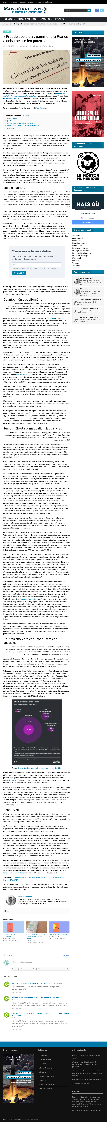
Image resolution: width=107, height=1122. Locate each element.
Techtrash (75, 263)
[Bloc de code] (33, 969)
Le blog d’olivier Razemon (81, 253)
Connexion (66, 955)
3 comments (23, 46)
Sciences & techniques (47, 1084)
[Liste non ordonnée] (27, 969)
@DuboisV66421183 (12, 98)
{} (39, 968)
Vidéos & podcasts (27, 19)
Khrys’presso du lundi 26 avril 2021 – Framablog (31, 983)
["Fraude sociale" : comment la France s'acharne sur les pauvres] (36, 732)
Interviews (42, 1072)
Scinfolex (75, 261)
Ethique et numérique (46, 1068)
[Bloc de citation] (30, 969)
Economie (7, 31)
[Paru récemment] (18, 1103)
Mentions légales (10, 2)
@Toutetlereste (40, 108)
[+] (42, 968)
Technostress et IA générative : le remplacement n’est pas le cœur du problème (84, 1064)
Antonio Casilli (77, 238)
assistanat (35, 46)
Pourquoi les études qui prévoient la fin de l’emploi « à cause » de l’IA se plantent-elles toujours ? (87, 1073)
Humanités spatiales (79, 243)
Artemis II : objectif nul (81, 1084)
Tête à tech (76, 266)
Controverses (43, 1056)
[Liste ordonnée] (24, 969)
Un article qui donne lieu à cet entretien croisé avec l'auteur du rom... (90, 282)
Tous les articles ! (26, 2)
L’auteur (59, 19)
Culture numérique (45, 1060)
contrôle (42, 46)
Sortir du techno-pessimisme (58, 934)
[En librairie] (88, 87)
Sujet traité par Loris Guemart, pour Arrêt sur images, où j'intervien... (90, 293)
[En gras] (12, 969)
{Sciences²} (76, 258)
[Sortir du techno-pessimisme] (59, 927)
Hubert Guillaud (77, 246)
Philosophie (43, 1080)
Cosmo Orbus (77, 241)
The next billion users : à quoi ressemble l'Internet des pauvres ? (35, 936)
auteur (98, 1110)
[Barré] (21, 969)
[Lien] (36, 969)
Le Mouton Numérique (44, 2)
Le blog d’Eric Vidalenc (80, 251)
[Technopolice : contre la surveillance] (13, 927)
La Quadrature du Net (80, 248)
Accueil (11, 19)
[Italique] (15, 969)
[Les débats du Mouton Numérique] (88, 181)
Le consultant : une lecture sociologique (28, 24)
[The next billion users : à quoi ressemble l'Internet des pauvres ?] (36, 927)
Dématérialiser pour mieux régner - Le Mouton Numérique (35, 997)
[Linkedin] (8, 911)
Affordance (76, 236)
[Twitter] (5, 911)
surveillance (50, 46)
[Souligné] (18, 969)
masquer (25, 115)
